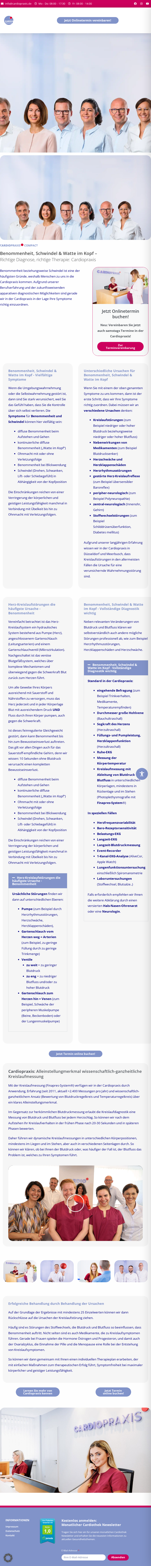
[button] (37, 880)
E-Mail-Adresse (70, 1550)
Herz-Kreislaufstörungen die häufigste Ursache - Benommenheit (36, 881)
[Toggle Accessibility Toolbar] (142, 774)
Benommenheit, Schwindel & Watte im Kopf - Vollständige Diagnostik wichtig (112, 668)
